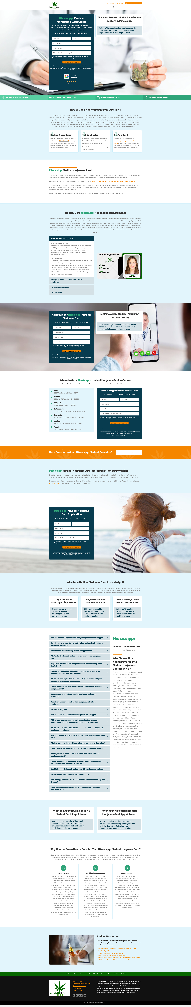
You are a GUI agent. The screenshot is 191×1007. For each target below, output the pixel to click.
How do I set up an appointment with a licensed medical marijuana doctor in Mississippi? (77, 644)
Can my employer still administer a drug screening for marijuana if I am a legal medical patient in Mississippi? (77, 762)
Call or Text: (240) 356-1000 (115, 3)
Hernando (120, 181)
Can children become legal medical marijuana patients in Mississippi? (73, 703)
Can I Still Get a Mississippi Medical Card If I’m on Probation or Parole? (78, 769)
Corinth (98, 181)
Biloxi (93, 181)
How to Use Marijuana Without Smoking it (111, 955)
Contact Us (139, 7)
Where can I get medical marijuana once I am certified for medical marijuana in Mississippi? (77, 729)
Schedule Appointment (133, 3)
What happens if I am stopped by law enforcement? (71, 774)
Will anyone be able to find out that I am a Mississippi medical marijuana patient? (75, 755)
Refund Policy (77, 990)
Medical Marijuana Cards (88, 7)
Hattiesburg (112, 181)
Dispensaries (100, 7)
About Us (131, 7)
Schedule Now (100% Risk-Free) (71, 62)
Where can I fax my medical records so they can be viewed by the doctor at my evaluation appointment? (76, 680)
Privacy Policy (77, 988)
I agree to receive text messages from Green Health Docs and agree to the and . (70, 57)
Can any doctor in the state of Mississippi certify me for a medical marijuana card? (76, 687)
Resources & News (122, 7)
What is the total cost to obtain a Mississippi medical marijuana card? (76, 657)
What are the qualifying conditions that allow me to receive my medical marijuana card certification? (75, 672)
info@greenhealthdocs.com (82, 983)
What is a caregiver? (59, 709)
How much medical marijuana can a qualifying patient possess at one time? (78, 736)
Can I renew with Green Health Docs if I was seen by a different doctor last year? (75, 788)
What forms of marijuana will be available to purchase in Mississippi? (78, 743)
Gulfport (104, 181)
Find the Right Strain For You (107, 951)
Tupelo (126, 181)
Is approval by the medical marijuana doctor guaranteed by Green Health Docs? (76, 664)
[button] (119, 30)
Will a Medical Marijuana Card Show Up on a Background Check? (119, 957)
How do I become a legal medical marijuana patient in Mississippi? (77, 637)
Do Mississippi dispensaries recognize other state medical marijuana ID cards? (78, 781)
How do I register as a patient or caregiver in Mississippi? (73, 715)
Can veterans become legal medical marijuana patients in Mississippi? (73, 695)
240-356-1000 (64, 141)
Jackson (132, 181)
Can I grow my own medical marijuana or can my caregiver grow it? (77, 748)
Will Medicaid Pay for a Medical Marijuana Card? (113, 960)
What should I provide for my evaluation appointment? (72, 650)
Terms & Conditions (122, 435)
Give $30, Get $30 (110, 7)
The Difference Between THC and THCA (111, 953)
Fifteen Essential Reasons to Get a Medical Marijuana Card (117, 948)
